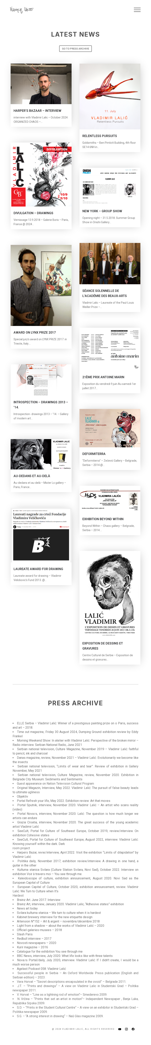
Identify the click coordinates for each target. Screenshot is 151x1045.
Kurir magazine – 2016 (32, 947)
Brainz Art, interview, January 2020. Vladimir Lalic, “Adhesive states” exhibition (70, 904)
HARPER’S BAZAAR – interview (37, 111)
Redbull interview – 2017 (34, 938)
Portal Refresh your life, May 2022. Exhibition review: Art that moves (63, 801)
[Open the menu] (137, 10)
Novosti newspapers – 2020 (36, 943)
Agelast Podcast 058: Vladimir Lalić (41, 969)
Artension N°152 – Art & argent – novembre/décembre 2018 (58, 921)
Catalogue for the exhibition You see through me (50, 951)
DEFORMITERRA (94, 454)
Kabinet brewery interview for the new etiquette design (54, 917)
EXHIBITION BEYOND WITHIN (102, 519)
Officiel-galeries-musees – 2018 (39, 930)
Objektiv (22, 796)
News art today (27, 908)
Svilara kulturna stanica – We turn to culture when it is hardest (59, 913)
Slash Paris (25, 934)
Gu (18, 783)
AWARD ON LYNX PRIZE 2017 (35, 332)
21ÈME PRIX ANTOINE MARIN (103, 377)
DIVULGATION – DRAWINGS (33, 213)
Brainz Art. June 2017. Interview (38, 900)
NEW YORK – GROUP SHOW (102, 211)
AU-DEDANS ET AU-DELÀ (32, 476)
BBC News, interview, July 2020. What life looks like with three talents (65, 956)
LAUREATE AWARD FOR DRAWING (38, 569)
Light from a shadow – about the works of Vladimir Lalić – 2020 (60, 926)
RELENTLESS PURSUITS (99, 136)
